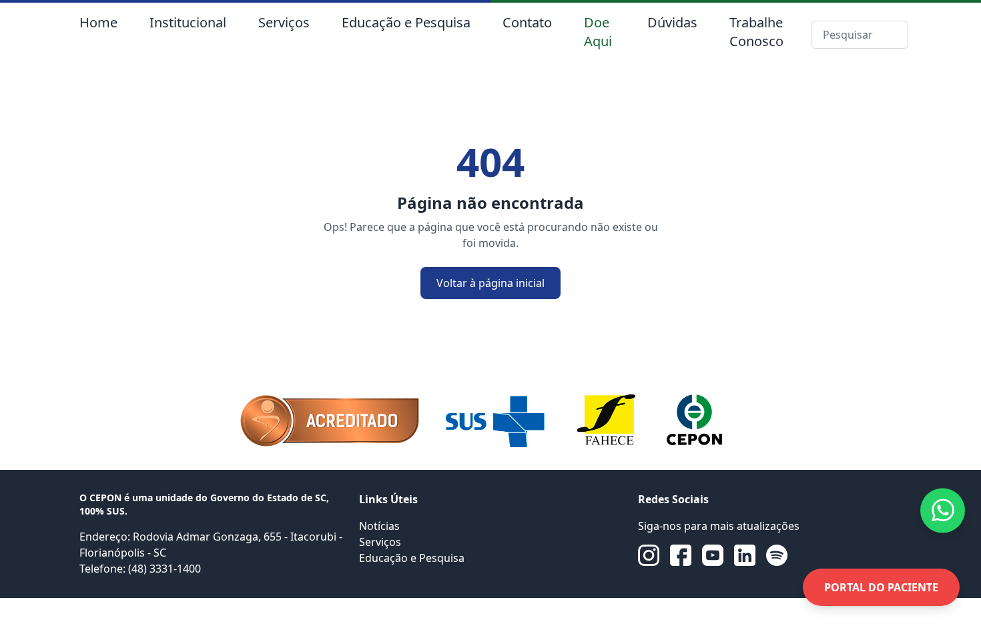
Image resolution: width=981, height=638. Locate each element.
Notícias (379, 526)
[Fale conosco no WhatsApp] (942, 510)
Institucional (187, 22)
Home (98, 22)
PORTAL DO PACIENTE (881, 587)
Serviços (284, 22)
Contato (527, 22)
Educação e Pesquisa (406, 22)
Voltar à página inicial (490, 283)
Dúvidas (672, 22)
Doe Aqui (598, 31)
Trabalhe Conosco (756, 31)
